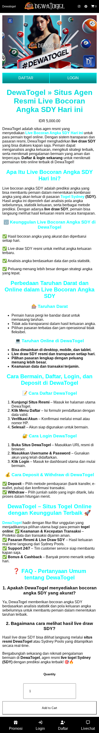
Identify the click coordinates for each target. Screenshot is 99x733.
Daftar (63, 728)
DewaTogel (12, 523)
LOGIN (73, 78)
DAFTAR (25, 78)
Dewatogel (9, 6)
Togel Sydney (72, 197)
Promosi (16, 728)
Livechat (88, 728)
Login (40, 728)
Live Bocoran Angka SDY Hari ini (54, 133)
